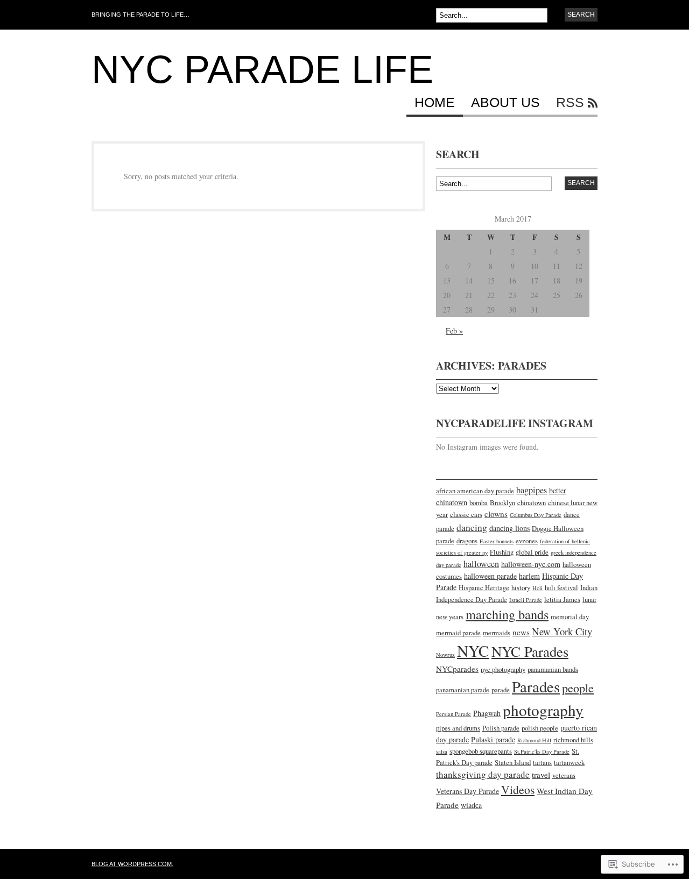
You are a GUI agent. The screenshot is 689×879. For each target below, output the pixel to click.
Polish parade (500, 728)
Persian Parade (453, 714)
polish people (540, 728)
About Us (505, 103)
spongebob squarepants (480, 751)
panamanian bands (553, 669)
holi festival (561, 587)
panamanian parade (462, 689)
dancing (471, 527)
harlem (529, 576)
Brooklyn (502, 502)
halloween (481, 564)
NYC (473, 650)
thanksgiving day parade (483, 774)
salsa (441, 751)
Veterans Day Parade (467, 791)
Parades (536, 686)
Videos (518, 789)
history (520, 587)
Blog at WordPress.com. (132, 864)
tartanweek (569, 762)
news (521, 632)
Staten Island (513, 762)
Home (434, 103)
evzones (527, 540)
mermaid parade (458, 632)
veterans (563, 775)
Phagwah (487, 713)
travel (541, 774)
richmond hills (573, 740)
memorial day (570, 616)
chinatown (531, 502)
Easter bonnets (497, 541)
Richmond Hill (534, 740)
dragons (466, 540)
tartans (542, 762)
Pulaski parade (493, 739)
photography (543, 709)
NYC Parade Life (262, 69)
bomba (478, 502)
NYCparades (457, 668)
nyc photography (503, 669)
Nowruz (445, 654)
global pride (532, 552)
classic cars (466, 514)
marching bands (507, 614)
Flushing (502, 552)
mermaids (496, 632)
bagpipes (531, 490)
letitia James (562, 599)
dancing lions (509, 528)
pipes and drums (458, 728)
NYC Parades (529, 651)
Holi (537, 588)
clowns (496, 513)
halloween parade (490, 576)
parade (500, 689)
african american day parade (475, 490)
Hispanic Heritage (484, 587)
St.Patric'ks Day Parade (542, 751)
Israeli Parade (525, 600)
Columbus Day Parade (535, 515)
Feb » (454, 330)
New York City (562, 631)
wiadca (471, 805)
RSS (570, 103)
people (578, 688)
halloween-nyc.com (530, 564)
